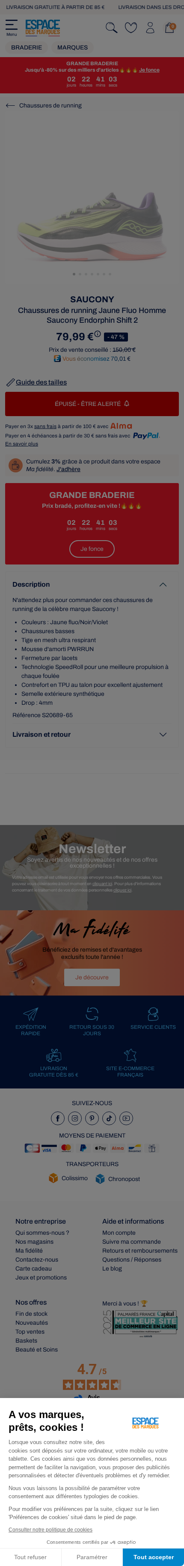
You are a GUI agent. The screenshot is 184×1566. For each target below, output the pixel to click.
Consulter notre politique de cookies (50, 1530)
